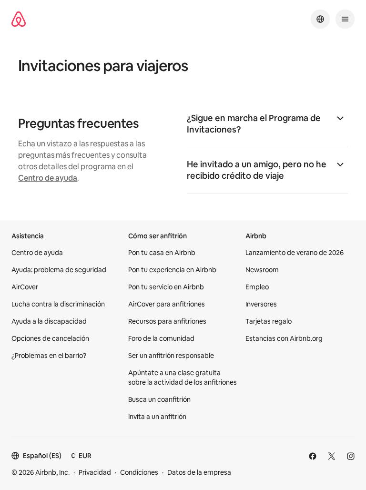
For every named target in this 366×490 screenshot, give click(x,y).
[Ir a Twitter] (332, 456)
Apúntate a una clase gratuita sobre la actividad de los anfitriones (182, 377)
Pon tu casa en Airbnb (161, 252)
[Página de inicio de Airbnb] (18, 19)
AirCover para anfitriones (166, 304)
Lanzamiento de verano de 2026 (294, 252)
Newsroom (262, 269)
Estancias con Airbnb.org (284, 338)
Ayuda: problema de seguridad (58, 269)
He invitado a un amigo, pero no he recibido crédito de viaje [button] (256, 170)
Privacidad (95, 472)
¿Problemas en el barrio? (48, 355)
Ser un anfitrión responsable (171, 355)
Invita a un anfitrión (157, 416)
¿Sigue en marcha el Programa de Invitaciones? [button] (254, 123)
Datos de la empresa (199, 472)
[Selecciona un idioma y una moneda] (320, 19)
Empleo (257, 287)
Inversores (261, 304)
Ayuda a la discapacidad (49, 321)
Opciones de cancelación (50, 338)
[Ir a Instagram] (351, 456)
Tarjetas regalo (268, 321)
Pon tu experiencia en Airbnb (172, 269)
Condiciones (139, 472)
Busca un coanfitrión (159, 399)
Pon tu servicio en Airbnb (166, 287)
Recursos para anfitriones (167, 321)
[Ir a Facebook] (312, 456)
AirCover (24, 287)
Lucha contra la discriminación (58, 304)
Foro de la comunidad (161, 338)
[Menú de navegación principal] (345, 19)
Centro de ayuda (47, 178)
